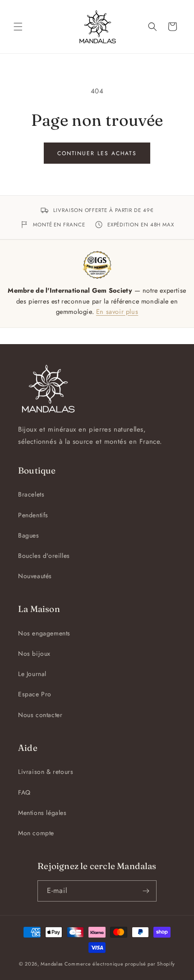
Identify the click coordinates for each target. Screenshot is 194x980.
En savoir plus (117, 311)
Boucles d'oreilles (44, 555)
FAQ (24, 792)
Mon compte (36, 832)
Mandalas (52, 963)
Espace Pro (34, 694)
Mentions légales (42, 812)
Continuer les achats (97, 153)
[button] (18, 27)
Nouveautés (35, 575)
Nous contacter (40, 714)
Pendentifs (33, 515)
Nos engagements (44, 633)
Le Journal (32, 673)
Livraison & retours (45, 771)
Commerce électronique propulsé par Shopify (120, 963)
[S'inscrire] (146, 891)
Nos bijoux (34, 653)
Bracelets (31, 494)
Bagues (28, 535)
